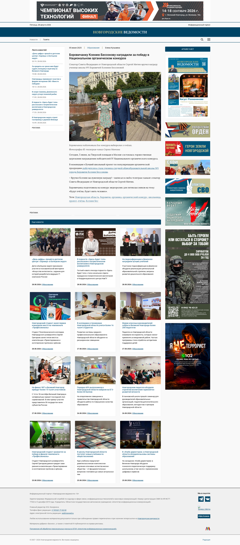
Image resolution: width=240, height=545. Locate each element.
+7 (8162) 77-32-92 (59, 510)
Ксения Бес (92, 200)
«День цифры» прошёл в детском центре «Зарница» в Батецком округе (46, 55)
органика (117, 197)
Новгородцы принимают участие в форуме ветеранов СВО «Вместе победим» (46, 81)
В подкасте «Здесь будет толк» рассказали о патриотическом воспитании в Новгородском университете (45, 105)
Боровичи (105, 197)
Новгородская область (87, 197)
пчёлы (81, 200)
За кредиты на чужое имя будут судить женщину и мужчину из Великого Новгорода (45, 68)
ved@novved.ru (68, 513)
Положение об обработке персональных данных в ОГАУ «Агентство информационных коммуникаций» (73, 529)
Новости (34, 39)
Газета (46, 39)
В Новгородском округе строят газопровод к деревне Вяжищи (45, 118)
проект (73, 200)
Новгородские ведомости (148, 518)
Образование (93, 48)
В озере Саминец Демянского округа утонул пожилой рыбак (44, 93)
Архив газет (188, 49)
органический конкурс (135, 197)
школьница (154, 197)
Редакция (206, 540)
